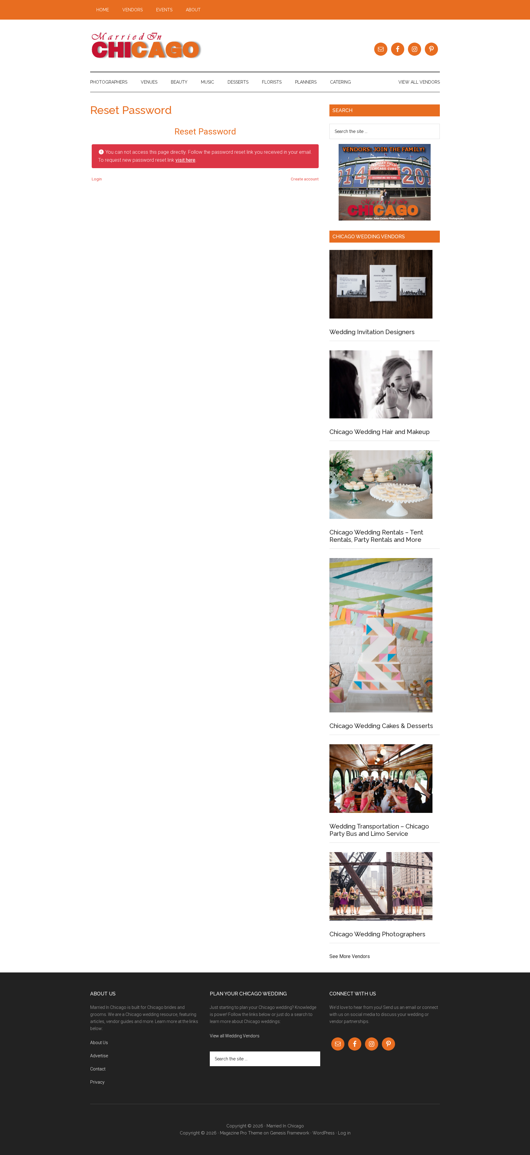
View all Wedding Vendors (234, 1035)
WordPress (324, 1132)
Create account (305, 178)
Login (97, 178)
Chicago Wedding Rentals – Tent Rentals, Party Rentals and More (376, 536)
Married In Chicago (148, 45)
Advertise (99, 1055)
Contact (98, 1068)
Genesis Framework (289, 1132)
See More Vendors (349, 956)
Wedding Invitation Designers (372, 332)
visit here (185, 160)
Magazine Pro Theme (241, 1132)
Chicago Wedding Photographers (377, 934)
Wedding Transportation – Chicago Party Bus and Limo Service (379, 830)
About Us (99, 1042)
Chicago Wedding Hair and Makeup (379, 432)
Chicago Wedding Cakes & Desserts (381, 726)
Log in (344, 1132)
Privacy (97, 1082)
